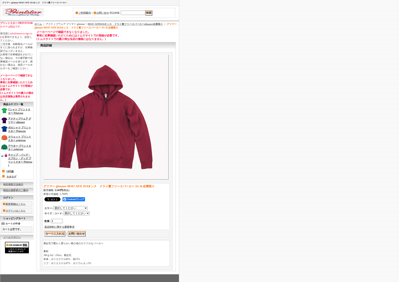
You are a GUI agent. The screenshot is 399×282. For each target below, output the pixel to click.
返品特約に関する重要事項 (59, 226)
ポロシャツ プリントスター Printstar (19, 129)
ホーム (38, 24)
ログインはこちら (16, 210)
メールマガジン (12, 237)
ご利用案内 (84, 12)
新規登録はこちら (16, 204)
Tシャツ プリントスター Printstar (19, 111)
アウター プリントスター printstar (19, 147)
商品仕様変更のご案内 (15, 190)
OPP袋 (10, 171)
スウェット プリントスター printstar (19, 138)
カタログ (11, 176)
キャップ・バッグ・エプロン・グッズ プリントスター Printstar (20, 160)
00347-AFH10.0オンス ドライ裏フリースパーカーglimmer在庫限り (125, 24)
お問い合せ (102, 12)
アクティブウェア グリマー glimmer (19, 120)
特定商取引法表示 (13, 184)
